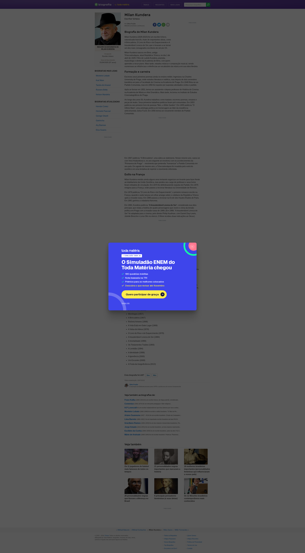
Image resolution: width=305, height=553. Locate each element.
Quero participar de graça (142, 294)
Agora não (126, 303)
